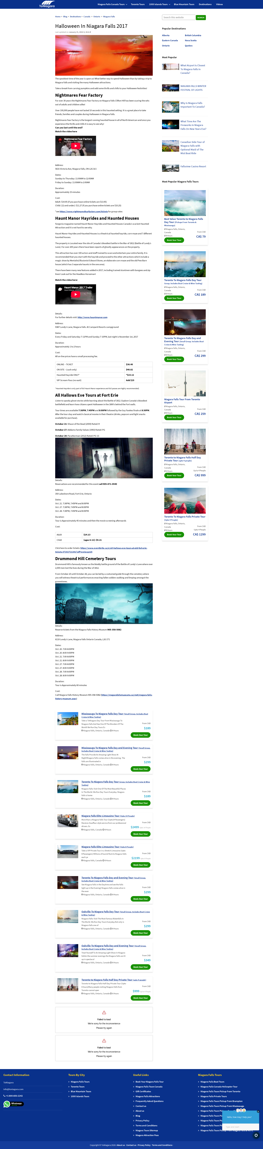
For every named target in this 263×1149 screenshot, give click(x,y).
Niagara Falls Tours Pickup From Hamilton (221, 1120)
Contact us (141, 1106)
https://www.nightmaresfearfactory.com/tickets (84, 211)
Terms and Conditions (146, 1125)
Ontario (166, 45)
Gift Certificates (143, 1091)
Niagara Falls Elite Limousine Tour (108, 815)
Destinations (205, 4)
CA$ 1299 (199, 534)
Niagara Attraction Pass (147, 1135)
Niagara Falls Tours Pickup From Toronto (220, 1091)
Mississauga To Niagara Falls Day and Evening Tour (116, 749)
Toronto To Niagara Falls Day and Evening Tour (114, 879)
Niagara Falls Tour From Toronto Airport (182, 401)
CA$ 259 (200, 414)
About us (140, 1110)
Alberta (165, 35)
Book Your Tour (140, 734)
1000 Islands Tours (158, 4)
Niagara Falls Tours (80, 1081)
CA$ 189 (200, 294)
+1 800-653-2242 (14, 1095)
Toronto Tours (138, 4)
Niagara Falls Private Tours (214, 1096)
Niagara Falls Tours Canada (149, 1086)
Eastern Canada (170, 40)
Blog (138, 1115)
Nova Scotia (191, 40)
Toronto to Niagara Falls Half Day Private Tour (114, 979)
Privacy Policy (142, 1120)
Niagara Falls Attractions (148, 1096)
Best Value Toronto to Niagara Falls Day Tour (183, 222)
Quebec (189, 45)
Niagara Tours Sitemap (147, 1130)
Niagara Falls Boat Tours (212, 1081)
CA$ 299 (200, 356)
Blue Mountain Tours (184, 4)
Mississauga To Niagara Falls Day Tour (115, 715)
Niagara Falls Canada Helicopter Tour (219, 1086)
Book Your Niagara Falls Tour (150, 1081)
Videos (219, 4)
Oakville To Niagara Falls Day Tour (116, 913)
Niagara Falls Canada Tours (111, 4)
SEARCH (200, 17)
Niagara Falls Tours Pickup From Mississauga (222, 1106)
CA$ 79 (201, 236)
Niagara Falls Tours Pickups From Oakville (221, 1110)
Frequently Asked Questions (149, 1101)
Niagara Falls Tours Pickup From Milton (220, 1115)
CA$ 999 (200, 475)
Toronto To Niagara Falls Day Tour (116, 783)
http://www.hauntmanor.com (92, 317)
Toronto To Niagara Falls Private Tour (184, 518)
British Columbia (193, 35)
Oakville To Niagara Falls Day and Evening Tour (114, 947)
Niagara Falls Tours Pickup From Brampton (222, 1101)
